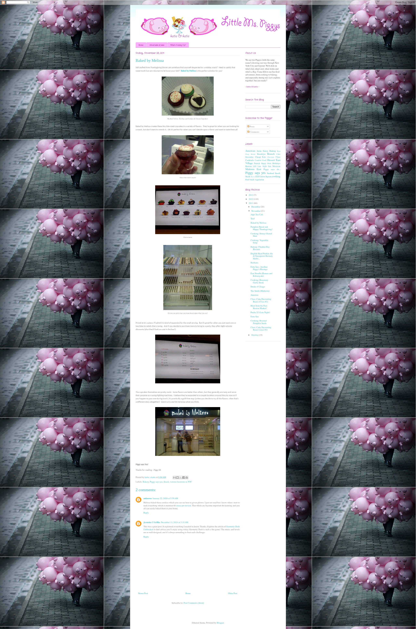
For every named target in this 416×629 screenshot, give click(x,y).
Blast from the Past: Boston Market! (259, 307)
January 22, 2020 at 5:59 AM (165, 498)
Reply (146, 512)
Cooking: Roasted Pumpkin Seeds (259, 322)
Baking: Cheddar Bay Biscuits (260, 248)
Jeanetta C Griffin (151, 522)
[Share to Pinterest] (186, 477)
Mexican (276, 166)
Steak (247, 176)
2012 (251, 199)
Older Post (232, 593)
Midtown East (253, 169)
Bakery (146, 481)
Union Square (266, 176)
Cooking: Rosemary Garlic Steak (259, 281)
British (253, 154)
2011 (251, 203)
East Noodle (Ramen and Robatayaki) (261, 274)
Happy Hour (266, 163)
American (250, 150)
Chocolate (270, 157)
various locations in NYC (181, 481)
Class (278, 156)
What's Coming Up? (178, 45)
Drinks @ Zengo (258, 286)
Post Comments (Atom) (194, 602)
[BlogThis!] (177, 477)
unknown (147, 498)
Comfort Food (260, 160)
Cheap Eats (260, 156)
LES (254, 166)
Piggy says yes (156, 481)
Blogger (220, 622)
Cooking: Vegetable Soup (259, 241)
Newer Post (143, 593)
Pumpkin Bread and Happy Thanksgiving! (261, 228)
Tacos (253, 176)
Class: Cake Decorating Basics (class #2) (261, 328)
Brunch (271, 153)
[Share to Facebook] (183, 477)
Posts (251, 126)
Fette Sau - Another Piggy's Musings (259, 268)
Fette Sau (255, 316)
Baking (272, 150)
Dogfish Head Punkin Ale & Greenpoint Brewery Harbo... (262, 256)
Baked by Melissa (188, 71)
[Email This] (174, 477)
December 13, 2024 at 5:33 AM (174, 522)
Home (141, 45)
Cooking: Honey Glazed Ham (261, 235)
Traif (253, 218)
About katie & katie (156, 45)
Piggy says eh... (272, 169)
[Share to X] (180, 477)
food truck (249, 179)
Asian (259, 150)
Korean (248, 166)
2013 (251, 194)
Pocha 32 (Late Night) (260, 312)
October (255, 334)
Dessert (271, 160)
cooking (276, 176)
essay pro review (183, 505)
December (256, 206)
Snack (166, 481)
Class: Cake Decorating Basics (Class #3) (261, 300)
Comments (254, 131)
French (257, 163)
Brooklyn (261, 153)
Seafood (270, 173)
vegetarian (259, 179)
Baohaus (254, 262)
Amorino (254, 294)
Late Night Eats (264, 166)
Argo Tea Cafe (257, 214)
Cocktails (249, 160)
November (256, 210)
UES (257, 176)
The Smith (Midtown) (260, 290)
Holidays (276, 163)
